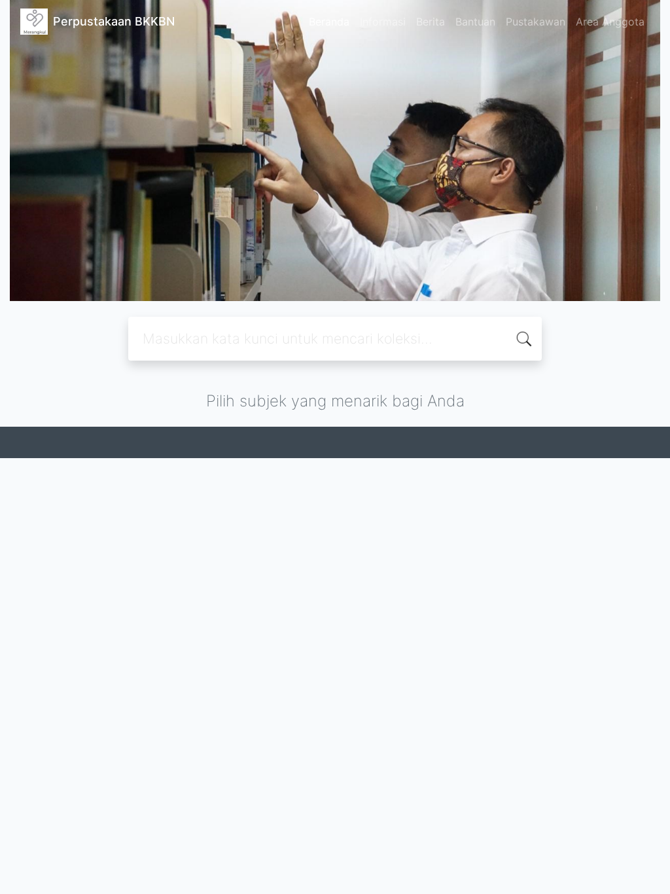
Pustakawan (535, 21)
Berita (430, 21)
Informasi (383, 21)
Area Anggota (610, 21)
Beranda (329, 21)
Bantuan (475, 21)
